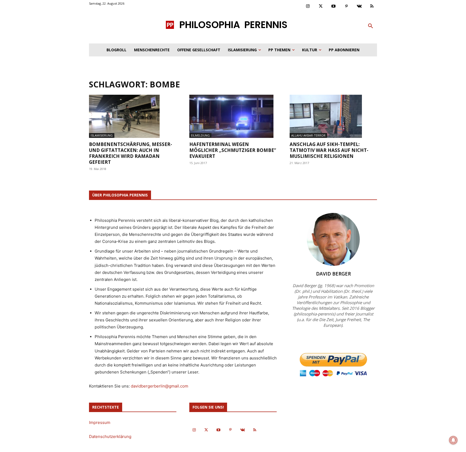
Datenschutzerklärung (110, 436)
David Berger (333, 273)
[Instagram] (308, 6)
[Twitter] (321, 6)
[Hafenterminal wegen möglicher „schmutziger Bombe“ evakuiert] (233, 116)
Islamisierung (102, 135)
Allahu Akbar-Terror (308, 135)
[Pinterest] (346, 6)
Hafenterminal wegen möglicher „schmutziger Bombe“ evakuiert (232, 150)
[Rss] (372, 6)
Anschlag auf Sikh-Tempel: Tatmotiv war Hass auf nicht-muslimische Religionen (329, 150)
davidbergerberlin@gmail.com (159, 386)
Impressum (99, 422)
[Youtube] (333, 6)
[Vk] (359, 6)
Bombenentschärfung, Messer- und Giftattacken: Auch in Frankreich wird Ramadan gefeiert (130, 153)
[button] (370, 26)
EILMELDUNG (200, 135)
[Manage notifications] (453, 440)
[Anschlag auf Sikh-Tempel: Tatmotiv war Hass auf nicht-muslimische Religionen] (333, 116)
